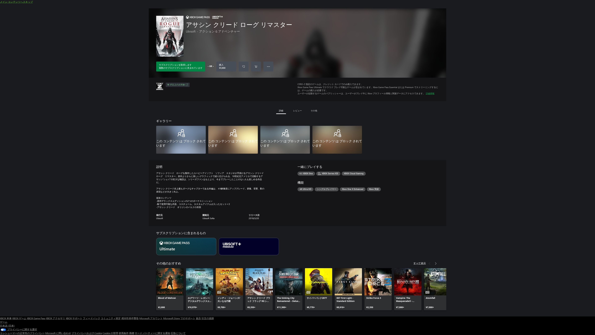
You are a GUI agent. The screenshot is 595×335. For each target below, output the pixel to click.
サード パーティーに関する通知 (152, 333)
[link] (169, 289)
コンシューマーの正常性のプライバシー (22, 333)
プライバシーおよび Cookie (87, 333)
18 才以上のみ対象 (176, 85)
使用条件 (124, 333)
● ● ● (268, 66)
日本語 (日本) (7, 325)
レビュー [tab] (297, 110)
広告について (178, 333)
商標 (131, 333)
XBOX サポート (74, 318)
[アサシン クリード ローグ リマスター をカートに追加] (256, 66)
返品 (198, 318)
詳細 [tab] (281, 110)
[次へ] (436, 263)
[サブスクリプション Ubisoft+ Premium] (249, 246)
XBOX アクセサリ (55, 318)
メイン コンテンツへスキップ (16, 1)
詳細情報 (430, 93)
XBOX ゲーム (19, 318)
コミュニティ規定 (111, 318)
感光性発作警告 (130, 318)
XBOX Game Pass (36, 318)
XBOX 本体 (6, 318)
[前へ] (429, 263)
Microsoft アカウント (151, 318)
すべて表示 (419, 263)
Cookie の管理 (110, 333)
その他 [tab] (314, 110)
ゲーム (3, 322)
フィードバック (91, 318)
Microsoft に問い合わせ (58, 333)
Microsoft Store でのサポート (179, 318)
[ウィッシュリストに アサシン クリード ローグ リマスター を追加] (244, 66)
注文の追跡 (207, 318)
